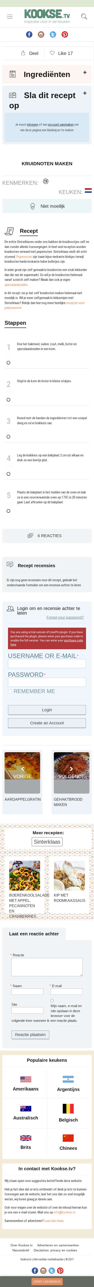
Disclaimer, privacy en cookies (55, 1250)
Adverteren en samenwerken (58, 1245)
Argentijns (68, 1089)
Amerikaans (26, 1088)
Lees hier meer (53, 1221)
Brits (26, 1147)
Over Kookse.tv (21, 1245)
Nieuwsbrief (20, 1250)
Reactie (17, 955)
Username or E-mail (42, 656)
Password (26, 675)
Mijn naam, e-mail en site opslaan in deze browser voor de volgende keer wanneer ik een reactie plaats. (46, 1013)
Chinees (68, 1148)
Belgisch (68, 1119)
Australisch (25, 1117)
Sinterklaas (47, 842)
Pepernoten (24, 257)
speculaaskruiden (16, 285)
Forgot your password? (65, 617)
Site (14, 1004)
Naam (16, 986)
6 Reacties (50, 535)
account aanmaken (61, 124)
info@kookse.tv (64, 1212)
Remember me (34, 691)
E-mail (56, 986)
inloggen (32, 124)
